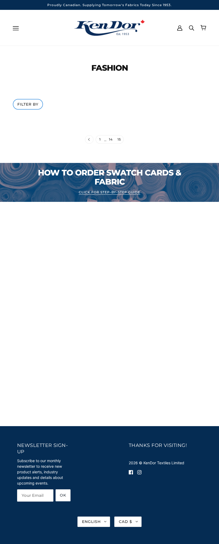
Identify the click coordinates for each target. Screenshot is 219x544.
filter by (27, 104)
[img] (131, 472)
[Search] (191, 27)
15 (119, 139)
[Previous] (89, 139)
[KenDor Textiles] (109, 27)
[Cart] (203, 28)
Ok (63, 495)
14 (111, 139)
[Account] (179, 27)
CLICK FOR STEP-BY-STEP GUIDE (109, 192)
